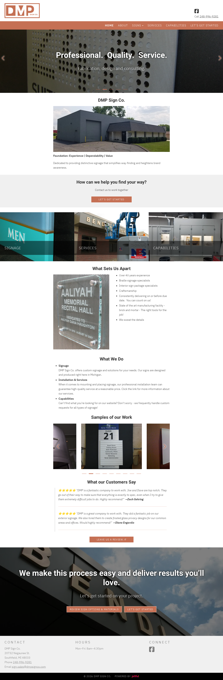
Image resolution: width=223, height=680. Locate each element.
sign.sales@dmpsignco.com (29, 666)
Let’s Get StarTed (140, 609)
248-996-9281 (209, 16)
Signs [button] (136, 25)
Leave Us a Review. (110, 539)
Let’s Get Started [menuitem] (204, 25)
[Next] (220, 58)
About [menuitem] (123, 25)
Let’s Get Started (111, 199)
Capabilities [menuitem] (176, 25)
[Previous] (3, 58)
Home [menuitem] (109, 25)
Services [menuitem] (155, 25)
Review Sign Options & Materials (94, 609)
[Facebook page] (196, 11)
